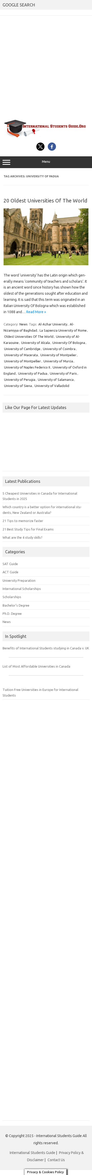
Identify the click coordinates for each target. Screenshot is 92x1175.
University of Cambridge (22, 349)
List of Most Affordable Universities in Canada (36, 666)
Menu (46, 162)
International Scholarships (22, 588)
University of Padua (32, 373)
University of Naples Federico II (27, 367)
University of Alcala (35, 342)
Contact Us (56, 1160)
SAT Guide (10, 564)
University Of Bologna (68, 342)
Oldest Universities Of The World (28, 336)
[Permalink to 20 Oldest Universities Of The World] (46, 264)
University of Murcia (58, 361)
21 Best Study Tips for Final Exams (28, 529)
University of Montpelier (58, 355)
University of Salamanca (56, 379)
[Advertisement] (46, 67)
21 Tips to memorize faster (23, 521)
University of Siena (18, 385)
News (23, 324)
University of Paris (63, 373)
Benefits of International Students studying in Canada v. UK (46, 648)
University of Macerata (21, 355)
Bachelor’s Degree (16, 605)
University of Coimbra (59, 349)
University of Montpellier (22, 361)
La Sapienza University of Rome (63, 330)
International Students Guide (32, 1153)
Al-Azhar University (52, 324)
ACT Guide (10, 572)
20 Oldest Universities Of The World (45, 200)
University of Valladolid (51, 385)
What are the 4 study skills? (22, 537)
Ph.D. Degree (12, 613)
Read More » (36, 312)
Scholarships (12, 597)
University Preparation (19, 580)
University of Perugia (19, 379)
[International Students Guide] (46, 137)
